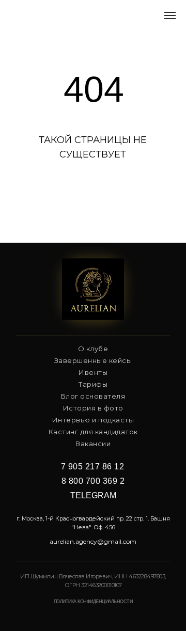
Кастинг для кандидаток (93, 432)
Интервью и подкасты (93, 420)
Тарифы (93, 384)
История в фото (93, 408)
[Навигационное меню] (170, 15)
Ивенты (93, 372)
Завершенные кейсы (93, 360)
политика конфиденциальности (93, 601)
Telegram (93, 495)
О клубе (93, 348)
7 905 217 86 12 (93, 466)
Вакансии (93, 443)
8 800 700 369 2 (93, 481)
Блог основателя (93, 396)
